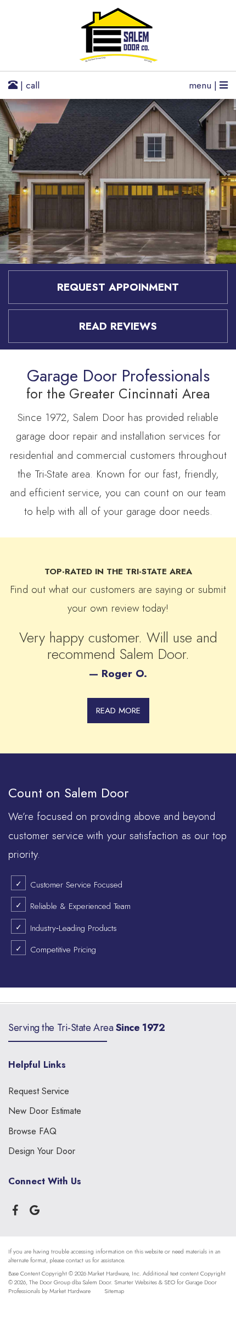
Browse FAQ (32, 1131)
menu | (204, 85)
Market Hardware (70, 1290)
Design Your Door (41, 1151)
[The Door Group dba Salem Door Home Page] (118, 35)
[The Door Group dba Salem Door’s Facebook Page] (15, 1208)
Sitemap (114, 1290)
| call (29, 85)
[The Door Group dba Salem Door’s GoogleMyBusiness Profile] (34, 1208)
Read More (118, 711)
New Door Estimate (44, 1111)
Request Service (38, 1091)
